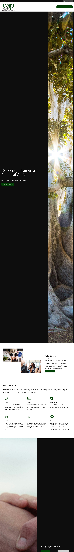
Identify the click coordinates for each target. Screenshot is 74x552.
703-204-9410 (57, 1)
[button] (41, 7)
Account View (68, 1)
